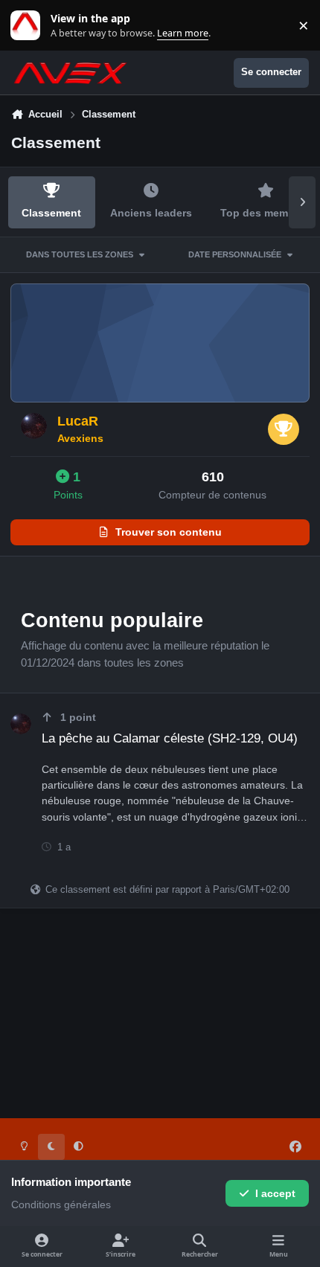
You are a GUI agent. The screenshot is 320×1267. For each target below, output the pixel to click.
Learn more (28, 26)
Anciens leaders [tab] (151, 213)
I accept (275, 1193)
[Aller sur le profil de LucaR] (34, 426)
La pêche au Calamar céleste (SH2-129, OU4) (170, 738)
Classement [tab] (51, 213)
